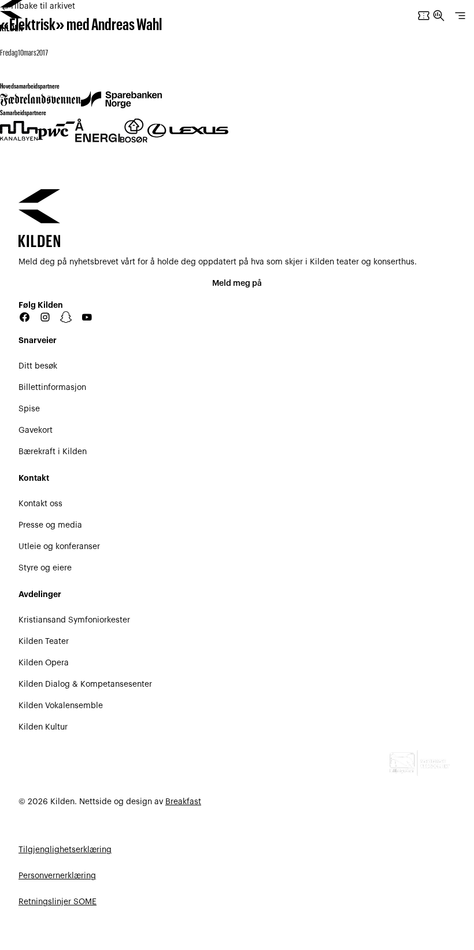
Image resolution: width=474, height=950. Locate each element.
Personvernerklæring (57, 876)
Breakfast (183, 802)
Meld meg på (237, 283)
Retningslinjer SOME (57, 902)
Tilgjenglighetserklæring (65, 850)
